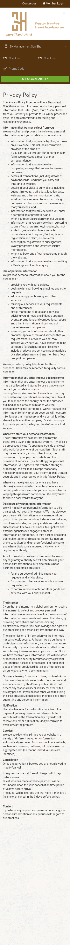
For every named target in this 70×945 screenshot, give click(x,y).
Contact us (29, 3)
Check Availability (35, 78)
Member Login (54, 3)
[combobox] (35, 46)
